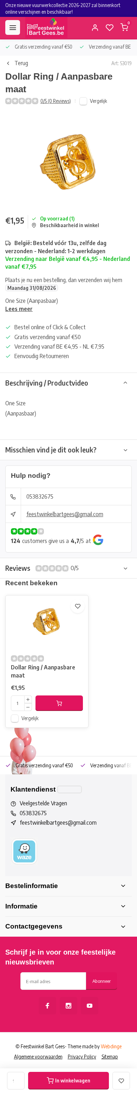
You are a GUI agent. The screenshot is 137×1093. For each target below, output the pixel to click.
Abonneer (101, 981)
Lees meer (19, 308)
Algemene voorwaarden (38, 1057)
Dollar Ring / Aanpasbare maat (43, 671)
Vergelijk (98, 101)
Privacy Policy (82, 1057)
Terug (21, 63)
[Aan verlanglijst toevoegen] (78, 606)
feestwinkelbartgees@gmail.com (64, 514)
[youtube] (89, 1005)
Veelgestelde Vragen (43, 803)
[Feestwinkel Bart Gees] (46, 27)
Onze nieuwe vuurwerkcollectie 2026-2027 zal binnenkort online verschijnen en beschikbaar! (62, 8)
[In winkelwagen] (59, 703)
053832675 (39, 496)
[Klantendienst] (69, 789)
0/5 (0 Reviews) (55, 101)
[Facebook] (47, 1005)
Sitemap (110, 1057)
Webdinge (111, 1046)
